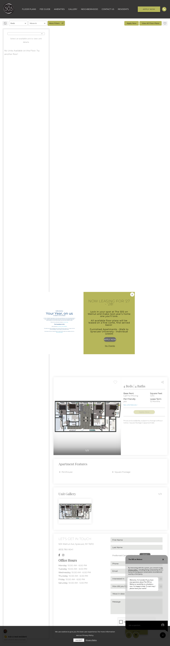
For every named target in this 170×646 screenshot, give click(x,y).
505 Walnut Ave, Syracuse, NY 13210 (76, 544)
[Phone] (164, 9)
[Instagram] (63, 555)
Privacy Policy (91, 640)
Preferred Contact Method (125, 555)
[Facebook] (59, 555)
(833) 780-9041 (65, 549)
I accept (79, 640)
